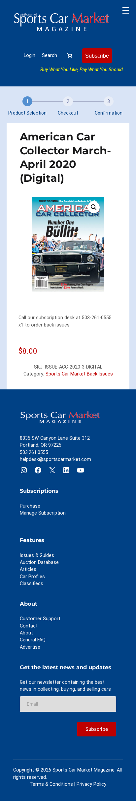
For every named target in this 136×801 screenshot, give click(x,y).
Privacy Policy (91, 784)
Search (49, 55)
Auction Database (39, 562)
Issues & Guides (37, 555)
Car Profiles (32, 576)
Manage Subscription (43, 513)
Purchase (30, 506)
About (26, 632)
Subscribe (97, 56)
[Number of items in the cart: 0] (69, 55)
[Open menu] (125, 10)
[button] (94, 207)
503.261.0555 (34, 452)
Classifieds (31, 583)
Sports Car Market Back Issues (79, 373)
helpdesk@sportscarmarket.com (55, 459)
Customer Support (40, 618)
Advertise (30, 647)
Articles (28, 569)
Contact (29, 625)
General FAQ (33, 639)
